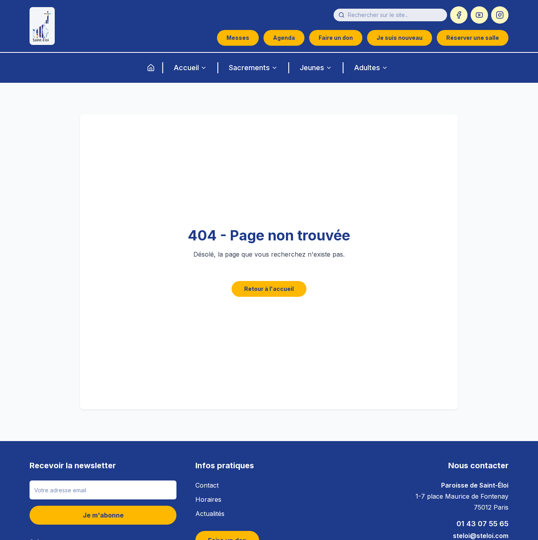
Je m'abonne (103, 515)
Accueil (186, 67)
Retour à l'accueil (269, 288)
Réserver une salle (472, 37)
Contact (207, 485)
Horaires (208, 499)
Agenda (284, 37)
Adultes (367, 67)
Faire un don (336, 37)
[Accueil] (151, 68)
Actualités (209, 514)
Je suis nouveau (400, 37)
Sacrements (249, 67)
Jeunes (312, 67)
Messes (237, 37)
